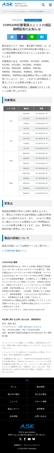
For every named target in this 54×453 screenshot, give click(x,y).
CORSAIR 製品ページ (16, 251)
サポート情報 (40, 401)
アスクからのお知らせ (19, 12)
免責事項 (17, 445)
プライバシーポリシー (32, 445)
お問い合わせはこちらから (29, 327)
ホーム (13, 387)
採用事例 (40, 409)
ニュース (5, 12)
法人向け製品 (40, 394)
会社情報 (13, 416)
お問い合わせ (40, 416)
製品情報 (40, 387)
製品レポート (13, 409)
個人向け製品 (13, 394)
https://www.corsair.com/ (34, 309)
